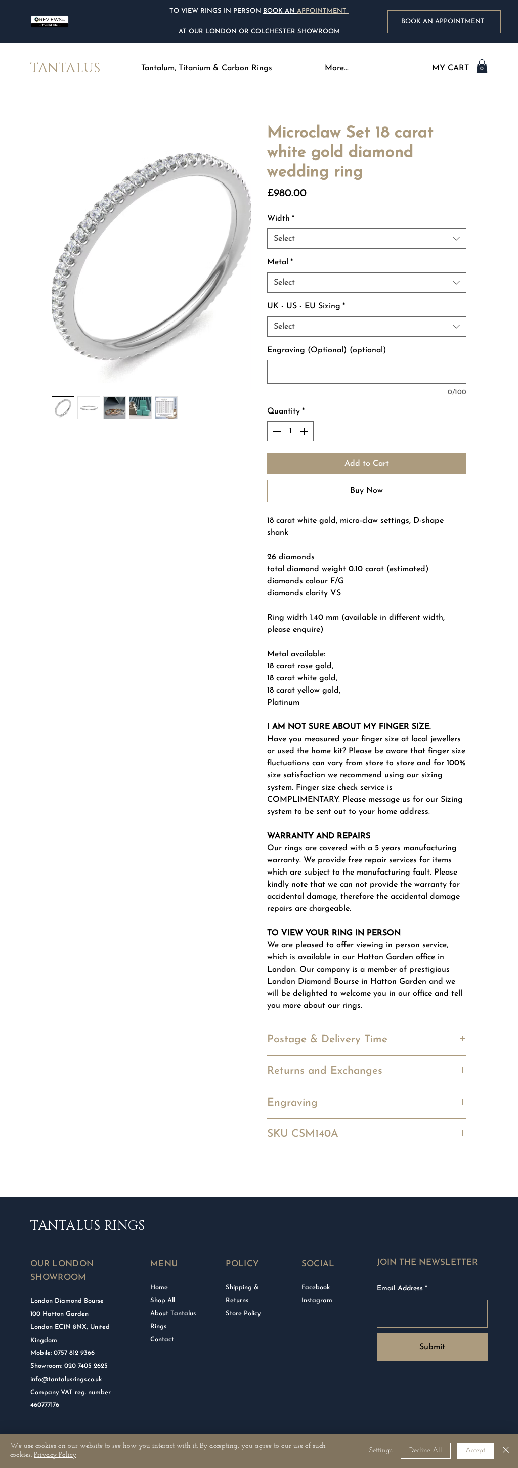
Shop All (162, 1300)
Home (159, 1287)
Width (280, 219)
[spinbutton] (290, 431)
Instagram (316, 1300)
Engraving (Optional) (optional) (326, 350)
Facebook (315, 1287)
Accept (475, 1450)
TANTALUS (65, 68)
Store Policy (243, 1313)
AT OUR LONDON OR (214, 31)
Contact (162, 1339)
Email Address (400, 1288)
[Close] (506, 1451)
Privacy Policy (55, 1455)
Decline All (425, 1450)
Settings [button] (381, 1450)
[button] (206, 68)
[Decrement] (276, 431)
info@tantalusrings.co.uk (66, 1379)
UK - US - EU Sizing (306, 306)
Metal (280, 262)
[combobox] (366, 238)
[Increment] (305, 431)
